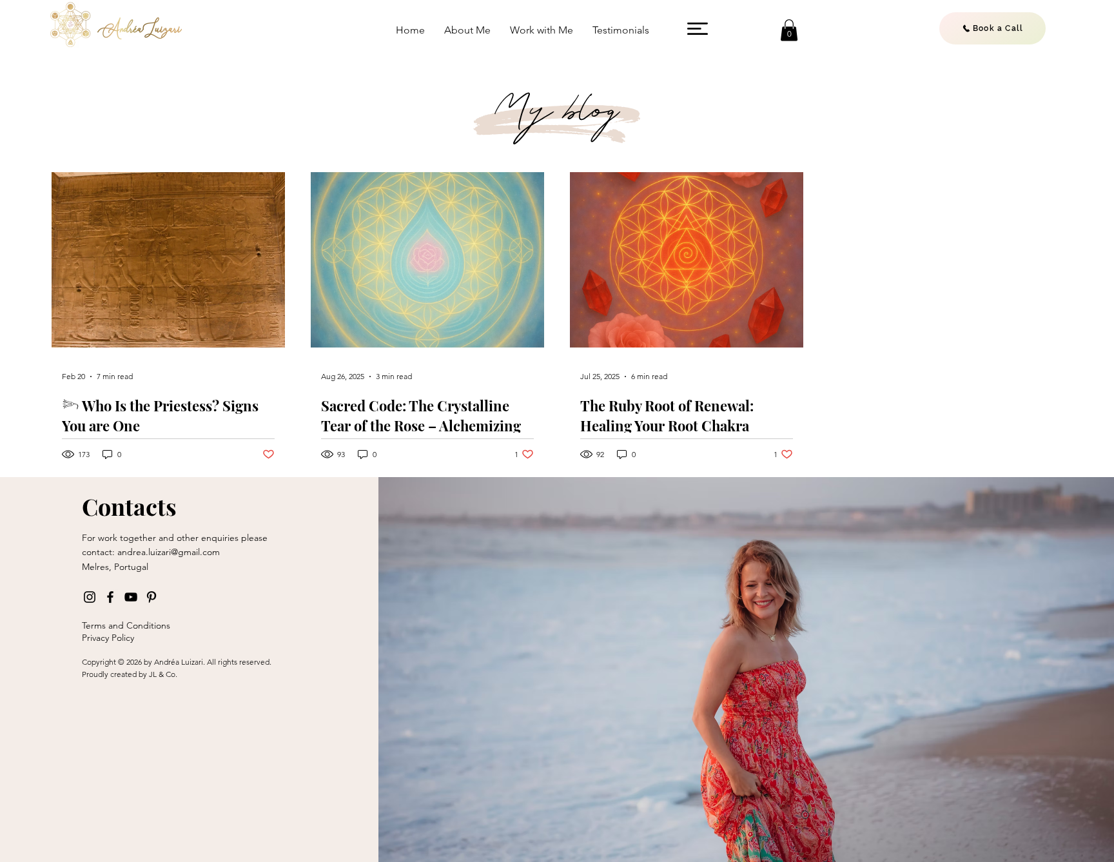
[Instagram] (89, 597)
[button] (697, 29)
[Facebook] (110, 597)
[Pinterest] (151, 597)
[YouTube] (131, 597)
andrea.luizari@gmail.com (168, 552)
